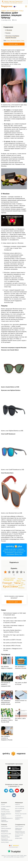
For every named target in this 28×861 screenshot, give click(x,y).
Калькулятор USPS (6, 833)
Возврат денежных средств (6, 814)
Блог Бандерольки (12, 10)
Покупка (7, 33)
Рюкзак (20, 579)
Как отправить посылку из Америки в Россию (6, 738)
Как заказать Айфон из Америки (6, 667)
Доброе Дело (18, 838)
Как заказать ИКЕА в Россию (12, 645)
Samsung (23, 584)
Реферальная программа (18, 829)
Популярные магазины (18, 811)
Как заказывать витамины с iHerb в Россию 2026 (7, 720)
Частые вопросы (19, 806)
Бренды (10, 584)
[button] (26, 6)
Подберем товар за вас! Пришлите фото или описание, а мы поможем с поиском (13, 2)
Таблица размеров (6, 828)
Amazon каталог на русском (20, 701)
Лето (18, 580)
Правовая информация (4, 821)
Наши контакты (19, 826)
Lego (22, 582)
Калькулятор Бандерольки (4, 831)
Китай (20, 586)
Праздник (12, 578)
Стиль (21, 10)
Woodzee (13, 40)
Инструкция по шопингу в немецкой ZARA (5, 684)
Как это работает (19, 808)
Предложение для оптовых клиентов (20, 832)
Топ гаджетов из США (9, 617)
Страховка (18, 815)
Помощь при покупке (20, 813)
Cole (13, 584)
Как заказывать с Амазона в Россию (20, 667)
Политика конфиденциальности (7, 817)
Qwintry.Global (5, 842)
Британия (7, 578)
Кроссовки (10, 586)
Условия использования (5, 809)
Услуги (3, 804)
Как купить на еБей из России (21, 683)
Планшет (7, 582)
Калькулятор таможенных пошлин (6, 839)
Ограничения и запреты (19, 818)
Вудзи (18, 40)
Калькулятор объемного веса (5, 836)
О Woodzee (8, 30)
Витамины (21, 587)
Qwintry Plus (4, 826)
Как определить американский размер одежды (6, 702)
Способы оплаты (5, 811)
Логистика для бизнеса (19, 835)
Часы (17, 583)
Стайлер (23, 580)
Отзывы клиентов (5, 806)
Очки (8, 40)
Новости (17, 804)
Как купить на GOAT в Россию (12, 639)
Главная (3, 10)
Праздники (8, 579)
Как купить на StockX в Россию (12, 642)
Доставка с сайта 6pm (20, 719)
